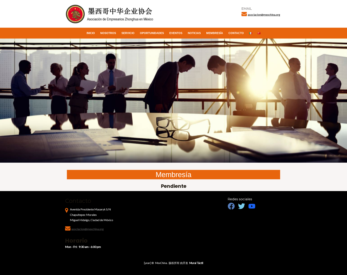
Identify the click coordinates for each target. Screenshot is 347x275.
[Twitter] (241, 206)
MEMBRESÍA (214, 33)
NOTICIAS (194, 33)
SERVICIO (127, 33)
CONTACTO (236, 33)
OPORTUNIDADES (152, 33)
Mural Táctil (196, 263)
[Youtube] (251, 206)
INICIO (91, 33)
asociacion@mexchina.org (264, 14)
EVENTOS (175, 33)
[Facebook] (231, 206)
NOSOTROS (108, 33)
